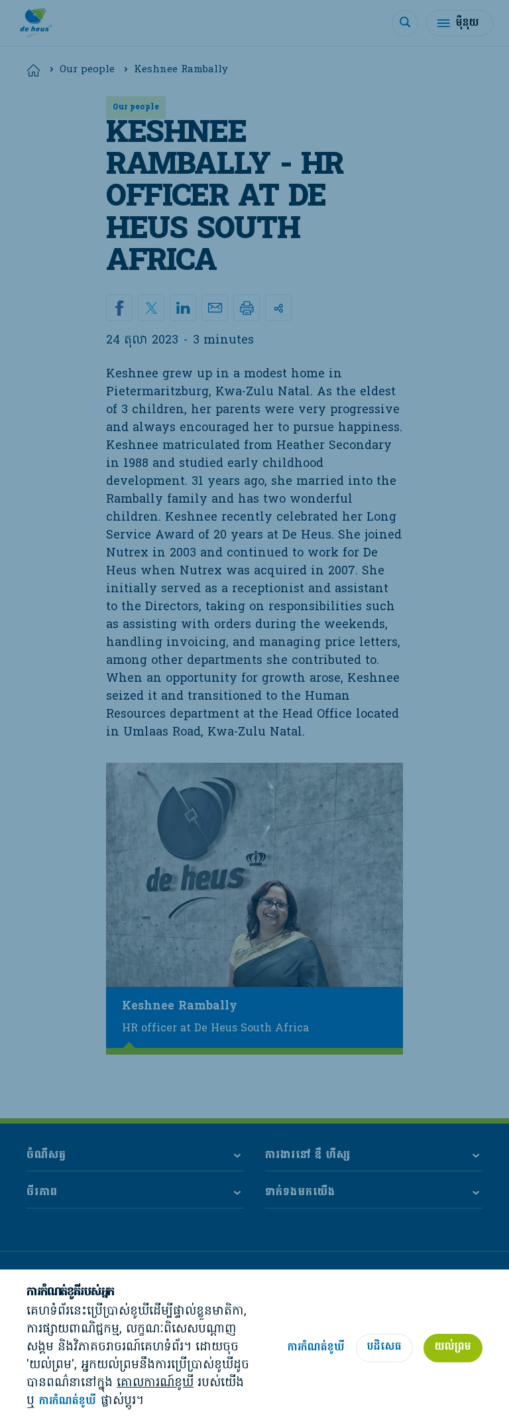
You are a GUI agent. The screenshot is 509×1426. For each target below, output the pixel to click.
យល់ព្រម (453, 1347)
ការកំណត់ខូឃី (67, 1402)
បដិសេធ (384, 1347)
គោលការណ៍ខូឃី (155, 1383)
